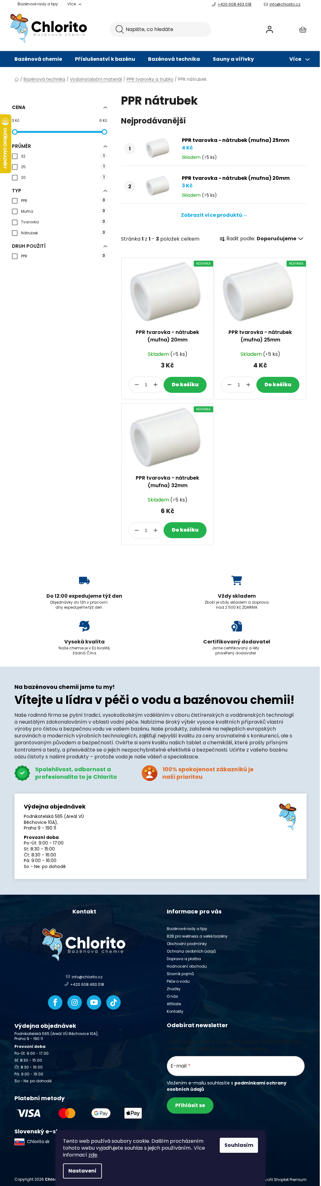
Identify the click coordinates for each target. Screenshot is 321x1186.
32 (62, 156)
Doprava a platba (184, 958)
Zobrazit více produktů (211, 215)
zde (92, 1154)
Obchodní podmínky (187, 943)
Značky (174, 988)
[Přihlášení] (269, 29)
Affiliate (174, 1004)
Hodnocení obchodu (187, 966)
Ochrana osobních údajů (191, 951)
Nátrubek (63, 233)
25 (62, 166)
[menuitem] (38, 59)
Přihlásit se (190, 1105)
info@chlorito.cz (285, 4)
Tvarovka (63, 222)
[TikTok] (113, 1002)
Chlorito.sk (38, 1141)
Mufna (63, 211)
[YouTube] (94, 1002)
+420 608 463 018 (234, 4)
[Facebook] (55, 1002)
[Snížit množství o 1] (136, 385)
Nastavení (82, 1170)
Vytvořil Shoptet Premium (283, 1179)
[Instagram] (74, 1002)
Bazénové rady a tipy (38, 4)
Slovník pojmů (180, 973)
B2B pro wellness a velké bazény (197, 936)
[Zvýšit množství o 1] (155, 385)
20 (62, 177)
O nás (172, 996)
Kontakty (175, 1011)
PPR (63, 200)
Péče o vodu (178, 981)
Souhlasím (238, 1145)
